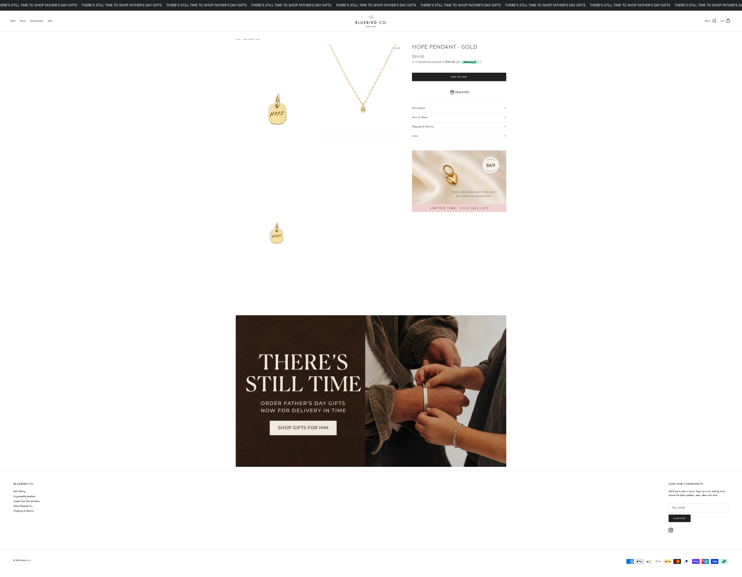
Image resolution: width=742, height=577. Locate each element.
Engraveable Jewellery (24, 496)
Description (418, 108)
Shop (12, 20)
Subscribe (680, 518)
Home (238, 39)
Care (415, 136)
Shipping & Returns (423, 126)
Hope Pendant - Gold (251, 39)
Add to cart (459, 77)
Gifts (22, 20)
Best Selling (20, 491)
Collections (36, 20)
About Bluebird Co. (23, 506)
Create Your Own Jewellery (27, 501)
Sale (50, 20)
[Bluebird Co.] (371, 20)
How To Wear (419, 117)
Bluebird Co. (25, 560)
